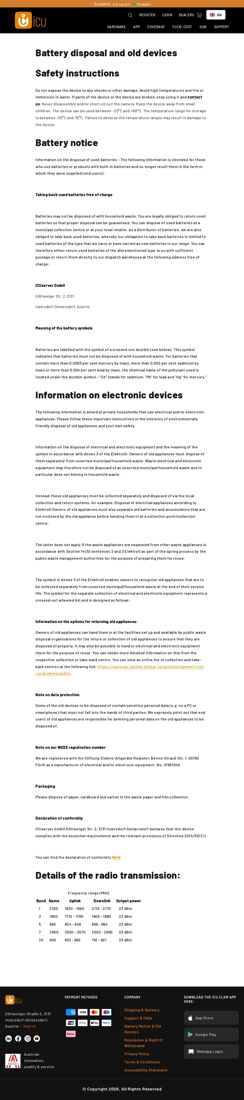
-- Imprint (27, 1026)
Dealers (186, 15)
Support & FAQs (138, 1018)
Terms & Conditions (142, 1061)
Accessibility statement (146, 1070)
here (116, 857)
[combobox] (215, 15)
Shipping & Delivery (142, 1010)
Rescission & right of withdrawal (143, 1043)
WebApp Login (210, 1051)
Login (167, 15)
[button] (130, 15)
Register (147, 15)
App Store (204, 1017)
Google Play (205, 1034)
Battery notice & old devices (142, 1029)
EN (219, 15)
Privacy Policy (136, 1053)
